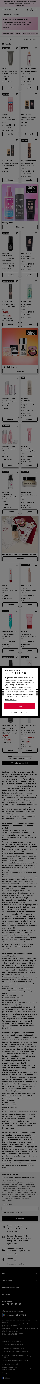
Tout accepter (19, 706)
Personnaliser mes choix (19, 712)
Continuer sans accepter (11, 670)
